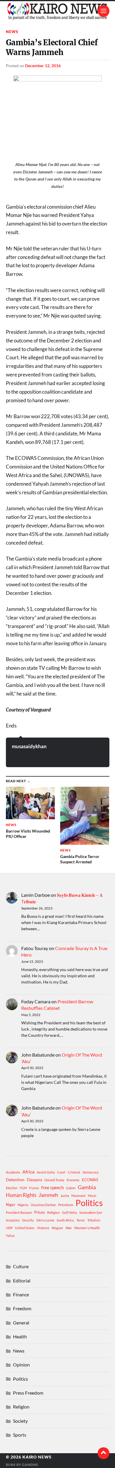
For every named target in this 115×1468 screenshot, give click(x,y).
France (34, 1188)
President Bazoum (19, 1212)
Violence (43, 1228)
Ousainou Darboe (43, 1205)
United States (24, 1228)
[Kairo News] (57, 10)
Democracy (91, 1172)
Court (61, 1172)
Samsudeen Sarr (90, 1212)
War (68, 1228)
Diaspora (34, 1179)
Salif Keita (69, 1212)
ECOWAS (90, 1179)
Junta (64, 1195)
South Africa (65, 1220)
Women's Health (87, 1228)
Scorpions (13, 1220)
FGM (23, 1188)
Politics (89, 1202)
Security (28, 1220)
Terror (80, 1220)
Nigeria (23, 1205)
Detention (15, 1179)
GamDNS (30, 1465)
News (12, 31)
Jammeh (48, 1195)
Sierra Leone (45, 1220)
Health (20, 1336)
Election (11, 1188)
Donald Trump (54, 1180)
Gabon (70, 1188)
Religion (53, 1212)
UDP (9, 1228)
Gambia (87, 1187)
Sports (19, 1435)
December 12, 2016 (43, 65)
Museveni (78, 1195)
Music (92, 1195)
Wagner (57, 1228)
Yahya (10, 1235)
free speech (52, 1187)
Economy (73, 1180)
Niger (10, 1204)
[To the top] (103, 1453)
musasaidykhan (29, 746)
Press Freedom (28, 1392)
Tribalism (93, 1220)
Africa (28, 1171)
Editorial (21, 1280)
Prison (39, 1212)
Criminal (74, 1172)
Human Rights (21, 1195)
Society (20, 1421)
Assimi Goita (46, 1172)
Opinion (21, 1364)
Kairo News (37, 1457)
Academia (13, 1172)
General (21, 1322)
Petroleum (65, 1205)
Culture (21, 1266)
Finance (21, 1294)
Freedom (22, 1308)
